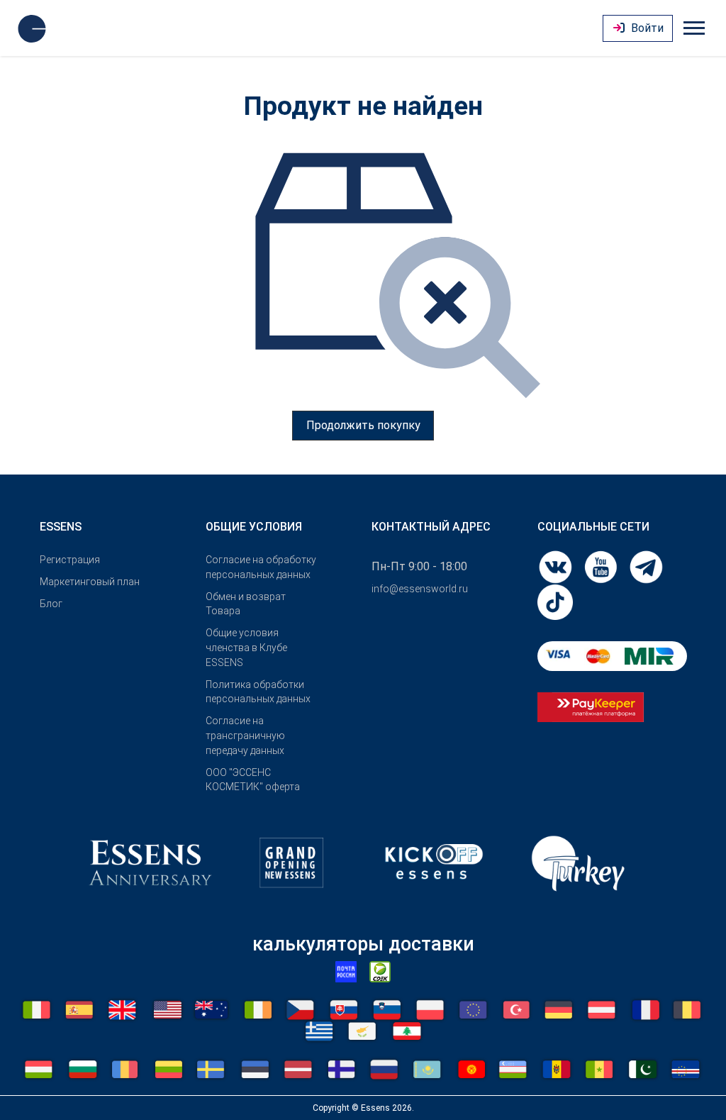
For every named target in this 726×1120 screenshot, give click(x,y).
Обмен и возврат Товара (246, 604)
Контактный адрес (431, 526)
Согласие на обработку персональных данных (261, 567)
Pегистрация (70, 559)
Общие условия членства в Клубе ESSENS (246, 647)
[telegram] (646, 565)
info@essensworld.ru (420, 588)
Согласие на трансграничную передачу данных (245, 735)
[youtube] (602, 565)
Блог (51, 603)
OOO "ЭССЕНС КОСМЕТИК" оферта (253, 780)
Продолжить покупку (363, 425)
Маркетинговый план (90, 581)
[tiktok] (555, 601)
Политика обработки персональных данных (258, 692)
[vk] (556, 565)
